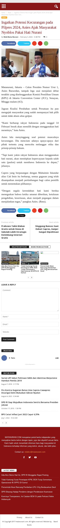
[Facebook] (24, 458)
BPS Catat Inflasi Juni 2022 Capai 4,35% (20, 414)
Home (3, 13)
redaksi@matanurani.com (35, 452)
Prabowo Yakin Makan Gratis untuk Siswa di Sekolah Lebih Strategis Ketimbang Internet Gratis (13, 232)
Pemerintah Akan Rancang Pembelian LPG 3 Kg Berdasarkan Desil (48, 268)
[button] (56, 6)
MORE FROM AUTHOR (39, 247)
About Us (28, 517)
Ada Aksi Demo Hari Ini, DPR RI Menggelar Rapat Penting (10, 267)
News (4, 17)
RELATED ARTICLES (19, 247)
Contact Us (39, 517)
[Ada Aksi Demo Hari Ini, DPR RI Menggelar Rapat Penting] (10, 258)
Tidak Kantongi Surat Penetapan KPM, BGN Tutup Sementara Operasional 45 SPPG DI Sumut (30, 269)
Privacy (19, 517)
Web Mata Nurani (11, 37)
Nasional (5, 263)
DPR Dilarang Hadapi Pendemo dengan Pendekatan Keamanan (26, 492)
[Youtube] (35, 458)
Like (57, 358)
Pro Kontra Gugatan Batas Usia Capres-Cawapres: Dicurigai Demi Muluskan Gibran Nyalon (25, 391)
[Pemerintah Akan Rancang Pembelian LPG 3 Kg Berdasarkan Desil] (49, 258)
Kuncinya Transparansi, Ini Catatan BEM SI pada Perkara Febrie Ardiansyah (27, 497)
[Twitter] (30, 458)
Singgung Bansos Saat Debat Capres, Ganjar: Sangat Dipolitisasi (47, 229)
